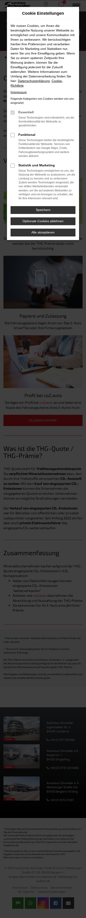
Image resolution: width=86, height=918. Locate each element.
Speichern (43, 210)
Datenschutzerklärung (34, 81)
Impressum (19, 92)
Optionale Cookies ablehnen (43, 221)
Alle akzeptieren (43, 232)
